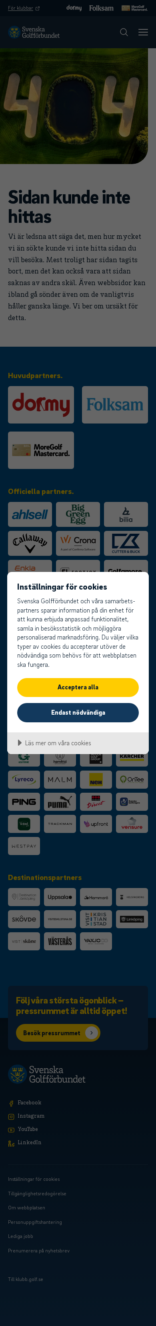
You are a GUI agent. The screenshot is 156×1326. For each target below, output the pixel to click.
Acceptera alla (78, 687)
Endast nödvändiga (78, 712)
